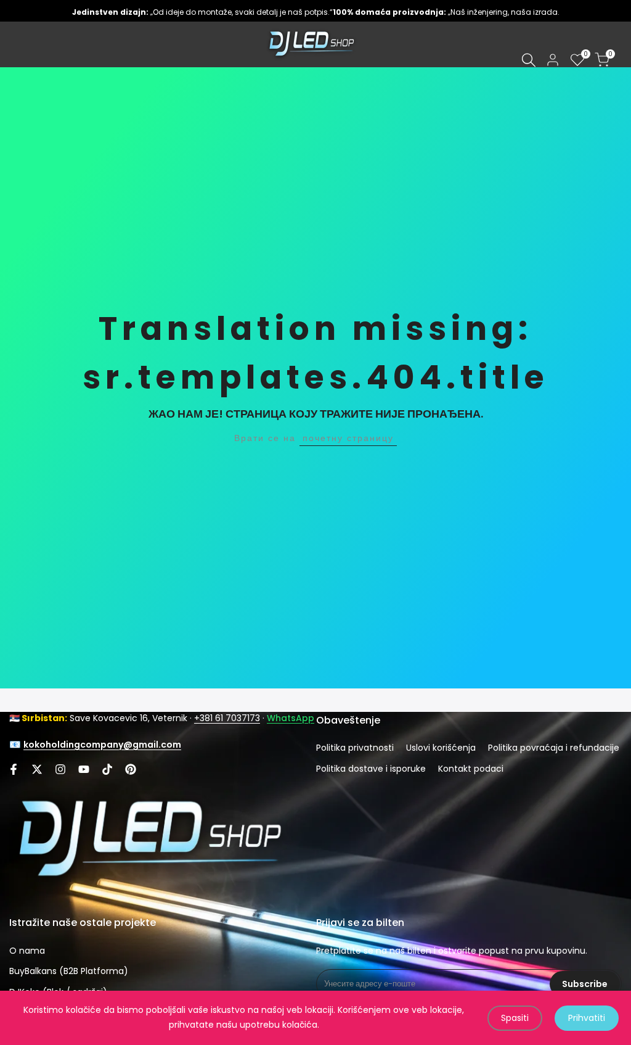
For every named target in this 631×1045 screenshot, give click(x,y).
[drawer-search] (528, 60)
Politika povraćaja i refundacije (553, 747)
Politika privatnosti (355, 747)
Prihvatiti (586, 1018)
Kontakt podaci (470, 768)
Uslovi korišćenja (441, 747)
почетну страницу (348, 438)
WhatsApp (290, 718)
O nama (27, 950)
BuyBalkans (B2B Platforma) (68, 971)
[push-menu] (18, 44)
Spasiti (515, 1018)
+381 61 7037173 (227, 718)
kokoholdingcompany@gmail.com (102, 744)
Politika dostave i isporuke (371, 768)
